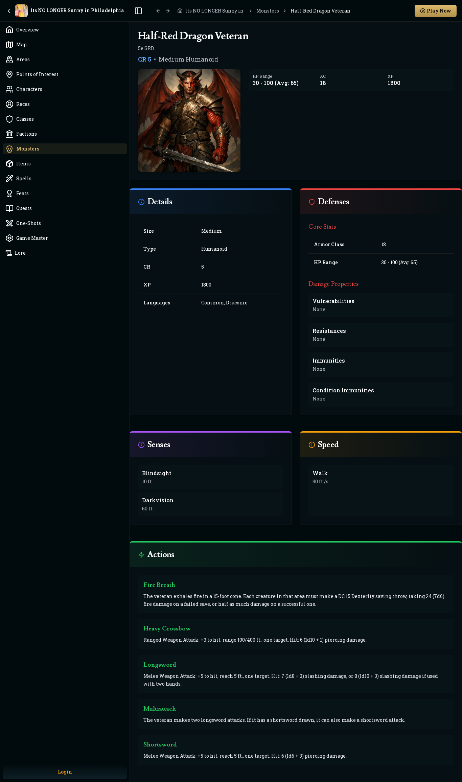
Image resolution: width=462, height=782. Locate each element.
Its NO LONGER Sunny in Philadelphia (215, 10)
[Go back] (158, 11)
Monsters (267, 10)
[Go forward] (168, 11)
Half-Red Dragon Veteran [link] (320, 10)
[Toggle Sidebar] (129, 391)
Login (65, 771)
